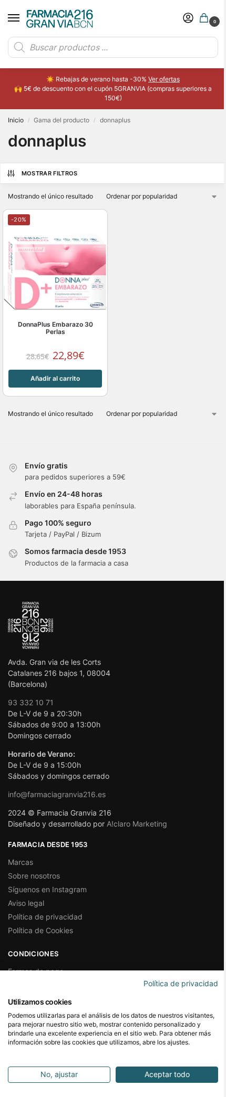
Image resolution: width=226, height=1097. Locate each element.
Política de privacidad (45, 916)
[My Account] (188, 19)
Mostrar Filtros (50, 173)
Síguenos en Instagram (47, 889)
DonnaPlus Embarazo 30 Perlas (55, 328)
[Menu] (23, 18)
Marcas (20, 862)
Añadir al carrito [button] (55, 378)
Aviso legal (26, 903)
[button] (206, 18)
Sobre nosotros (34, 875)
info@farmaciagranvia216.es (57, 794)
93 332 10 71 (31, 702)
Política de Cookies (40, 930)
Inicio (16, 120)
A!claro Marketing (137, 823)
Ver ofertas (164, 79)
